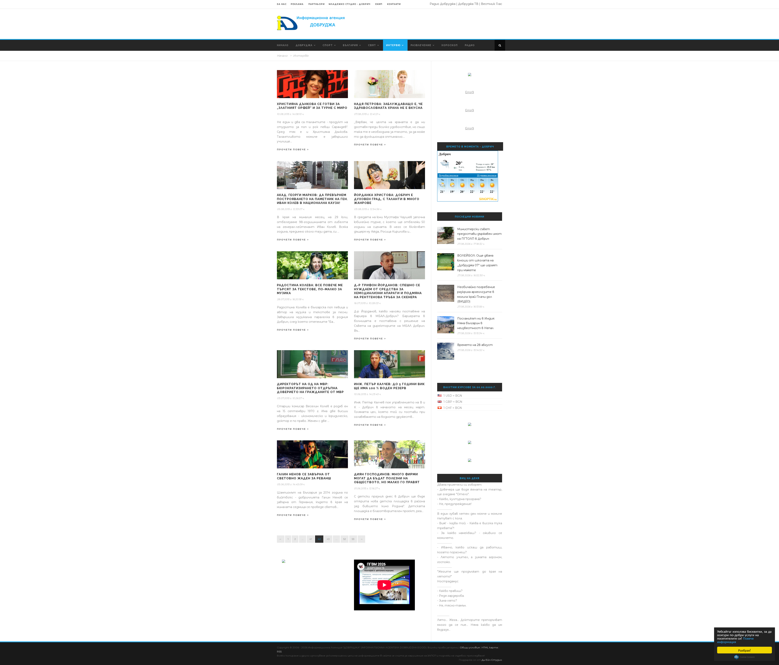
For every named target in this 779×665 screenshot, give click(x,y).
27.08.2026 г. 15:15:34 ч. (471, 333)
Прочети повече (291, 149)
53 (353, 538)
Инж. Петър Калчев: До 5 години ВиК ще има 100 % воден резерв (389, 386)
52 (344, 538)
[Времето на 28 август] (445, 351)
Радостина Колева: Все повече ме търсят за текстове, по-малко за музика (310, 289)
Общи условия (470, 647)
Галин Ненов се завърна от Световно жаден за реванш (304, 476)
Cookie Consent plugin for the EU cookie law (744, 657)
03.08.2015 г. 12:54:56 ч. (368, 209)
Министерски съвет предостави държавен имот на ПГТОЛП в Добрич (479, 234)
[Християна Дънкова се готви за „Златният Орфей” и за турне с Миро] (312, 84)
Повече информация (735, 640)
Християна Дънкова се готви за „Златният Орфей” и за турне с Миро (312, 106)
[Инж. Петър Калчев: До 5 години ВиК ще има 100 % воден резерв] (389, 364)
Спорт (328, 45)
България (350, 45)
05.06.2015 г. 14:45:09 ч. (291, 484)
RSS (279, 651)
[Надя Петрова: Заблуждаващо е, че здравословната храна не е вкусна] (389, 84)
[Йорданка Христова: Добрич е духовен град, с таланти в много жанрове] (389, 175)
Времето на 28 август (475, 345)
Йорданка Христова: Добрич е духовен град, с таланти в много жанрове (386, 199)
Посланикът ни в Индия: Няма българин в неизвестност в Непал (476, 323)
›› (361, 538)
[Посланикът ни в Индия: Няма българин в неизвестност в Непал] (445, 324)
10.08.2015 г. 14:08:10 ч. (290, 114)
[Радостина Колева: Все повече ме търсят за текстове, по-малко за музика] (312, 265)
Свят (372, 45)
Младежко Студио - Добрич (349, 4)
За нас (282, 4)
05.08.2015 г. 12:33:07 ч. (291, 209)
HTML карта (490, 647)
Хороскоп (449, 45)
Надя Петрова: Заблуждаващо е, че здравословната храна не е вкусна (388, 106)
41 (310, 538)
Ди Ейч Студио (492, 659)
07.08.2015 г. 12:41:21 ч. (367, 114)
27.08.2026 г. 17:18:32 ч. (471, 243)
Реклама (297, 4)
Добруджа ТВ (468, 4)
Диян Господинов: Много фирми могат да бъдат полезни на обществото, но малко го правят (387, 478)
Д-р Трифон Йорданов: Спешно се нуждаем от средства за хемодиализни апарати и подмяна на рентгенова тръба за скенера (388, 291)
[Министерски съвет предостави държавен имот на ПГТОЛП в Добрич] (445, 235)
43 (328, 538)
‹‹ (281, 538)
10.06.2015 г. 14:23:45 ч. (367, 394)
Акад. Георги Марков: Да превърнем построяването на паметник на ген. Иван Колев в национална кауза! (312, 199)
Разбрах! (744, 650)
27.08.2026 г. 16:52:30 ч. (471, 275)
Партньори (316, 4)
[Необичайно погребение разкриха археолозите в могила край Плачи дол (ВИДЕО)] (445, 293)
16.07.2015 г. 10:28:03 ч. (367, 303)
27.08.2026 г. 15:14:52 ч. (471, 350)
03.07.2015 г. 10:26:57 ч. (290, 398)
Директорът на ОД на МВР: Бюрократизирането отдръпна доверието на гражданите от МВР (310, 388)
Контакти (394, 4)
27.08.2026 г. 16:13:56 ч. (470, 306)
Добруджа (304, 45)
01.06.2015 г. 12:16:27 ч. (367, 488)
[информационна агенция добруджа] (311, 22)
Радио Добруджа (442, 4)
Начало (282, 45)
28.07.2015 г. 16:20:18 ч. (290, 299)
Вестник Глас (491, 4)
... (302, 538)
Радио (470, 45)
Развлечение (421, 45)
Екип (378, 4)
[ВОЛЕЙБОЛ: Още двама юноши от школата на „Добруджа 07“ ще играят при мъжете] (445, 261)
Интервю (393, 45)
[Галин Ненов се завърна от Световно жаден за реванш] (312, 454)
